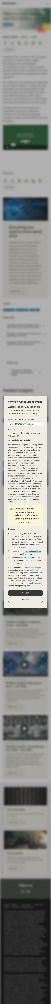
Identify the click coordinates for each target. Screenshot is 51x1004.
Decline (25, 600)
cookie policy (29, 570)
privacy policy (29, 558)
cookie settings (31, 583)
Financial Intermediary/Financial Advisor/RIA (24, 434)
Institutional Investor (21, 440)
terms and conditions (32, 551)
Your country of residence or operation (21, 419)
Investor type (12, 429)
